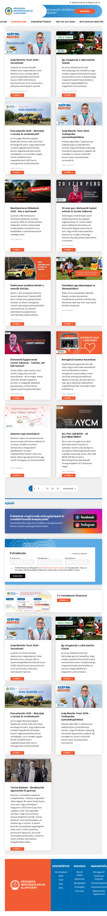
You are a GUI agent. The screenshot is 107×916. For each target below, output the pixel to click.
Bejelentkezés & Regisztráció (86, 2)
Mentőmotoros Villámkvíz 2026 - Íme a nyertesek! (24, 209)
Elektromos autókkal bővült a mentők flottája (27, 287)
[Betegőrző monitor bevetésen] (79, 342)
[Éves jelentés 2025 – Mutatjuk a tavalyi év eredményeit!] (28, 114)
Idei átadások (61, 872)
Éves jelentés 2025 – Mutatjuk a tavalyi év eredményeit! (27, 132)
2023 (61, 879)
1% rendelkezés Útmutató (72, 595)
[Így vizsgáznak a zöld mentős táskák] (79, 42)
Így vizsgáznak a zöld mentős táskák (78, 61)
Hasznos (80, 866)
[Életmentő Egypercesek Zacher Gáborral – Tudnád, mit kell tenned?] (28, 342)
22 (52, 488)
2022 (61, 883)
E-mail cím (15, 558)
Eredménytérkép (41, 21)
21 (47, 488)
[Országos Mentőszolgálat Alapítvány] (24, 11)
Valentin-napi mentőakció (24, 433)
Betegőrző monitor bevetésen (79, 359)
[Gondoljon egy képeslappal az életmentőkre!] (79, 268)
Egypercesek (19, 21)
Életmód (79, 890)
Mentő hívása (79, 873)
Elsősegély (79, 886)
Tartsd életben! (65, 21)
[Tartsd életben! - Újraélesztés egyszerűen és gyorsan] (28, 770)
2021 (61, 887)
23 (58, 488)
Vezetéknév (43, 558)
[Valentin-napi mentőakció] (28, 416)
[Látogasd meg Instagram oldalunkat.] (85, 525)
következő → (69, 488)
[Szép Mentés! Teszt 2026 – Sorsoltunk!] (28, 42)
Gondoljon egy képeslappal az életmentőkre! (78, 287)
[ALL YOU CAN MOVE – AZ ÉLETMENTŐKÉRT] (79, 416)
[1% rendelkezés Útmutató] (28, 601)
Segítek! (85, 11)
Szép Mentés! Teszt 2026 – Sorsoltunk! (25, 61)
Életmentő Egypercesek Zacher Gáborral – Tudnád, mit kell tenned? (27, 362)
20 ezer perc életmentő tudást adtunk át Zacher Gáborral (79, 209)
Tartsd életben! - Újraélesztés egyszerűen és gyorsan (27, 789)
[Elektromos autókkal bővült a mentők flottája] (28, 268)
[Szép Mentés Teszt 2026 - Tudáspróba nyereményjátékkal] (79, 114)
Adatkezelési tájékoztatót (53, 568)
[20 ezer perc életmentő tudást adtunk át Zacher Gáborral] (79, 191)
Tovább (16, 95)
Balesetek (79, 879)
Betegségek (79, 883)
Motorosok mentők (92, 21)
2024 (61, 875)
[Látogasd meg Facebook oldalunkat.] (85, 517)
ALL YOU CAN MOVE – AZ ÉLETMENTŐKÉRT (75, 435)
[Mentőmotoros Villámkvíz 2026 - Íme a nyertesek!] (28, 191)
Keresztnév (70, 558)
